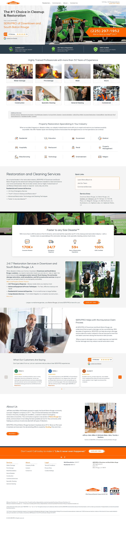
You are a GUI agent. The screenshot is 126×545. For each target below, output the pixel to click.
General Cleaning (11, 484)
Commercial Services (84, 187)
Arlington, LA (92, 199)
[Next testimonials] (120, 377)
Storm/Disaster (10, 473)
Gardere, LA (83, 199)
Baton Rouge (54, 417)
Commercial (56, 3)
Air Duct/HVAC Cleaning (54, 114)
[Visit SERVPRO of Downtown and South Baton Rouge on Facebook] (64, 457)
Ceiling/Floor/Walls (78, 114)
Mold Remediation (11, 470)
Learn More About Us (85, 180)
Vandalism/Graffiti (26, 116)
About (65, 3)
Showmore (9, 296)
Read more (17, 385)
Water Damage (10, 465)
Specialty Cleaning (11, 481)
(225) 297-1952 (114, 3)
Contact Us (74, 3)
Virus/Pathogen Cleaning (41, 114)
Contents (33, 116)
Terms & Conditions (50, 465)
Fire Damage (10, 468)
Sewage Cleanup (15, 114)
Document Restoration (89, 114)
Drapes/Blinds (100, 114)
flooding (48, 427)
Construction (9, 476)
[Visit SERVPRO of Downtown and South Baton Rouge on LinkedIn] (61, 457)
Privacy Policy (48, 468)
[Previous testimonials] (6, 377)
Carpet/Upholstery (67, 114)
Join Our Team (82, 183)
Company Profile (30, 465)
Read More (12, 433)
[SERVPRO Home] (13, 2)
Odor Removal (108, 114)
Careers (28, 468)
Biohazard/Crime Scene (27, 114)
